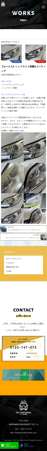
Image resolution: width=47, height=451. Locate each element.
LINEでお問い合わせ (10, 445)
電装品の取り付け (12, 267)
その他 (8, 271)
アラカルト (10, 263)
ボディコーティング (13, 259)
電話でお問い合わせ (29, 445)
